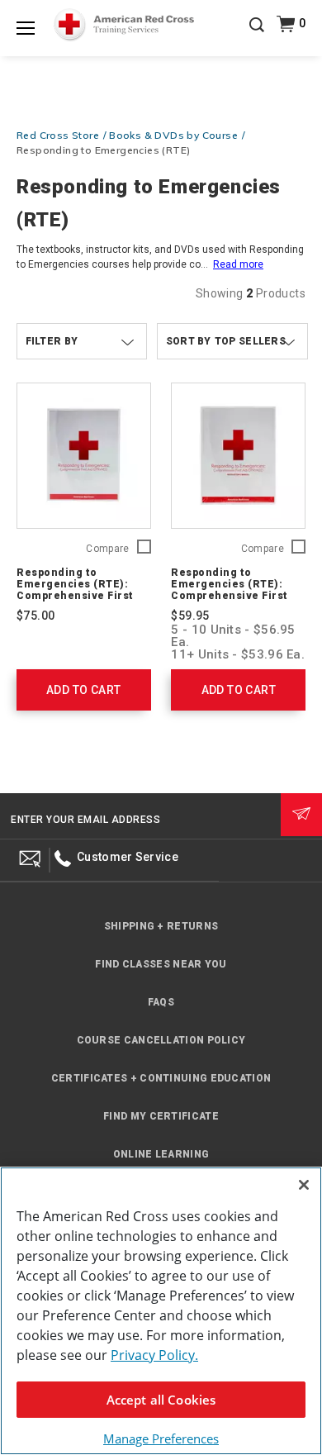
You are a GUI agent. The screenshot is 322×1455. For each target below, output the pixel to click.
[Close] (304, 1185)
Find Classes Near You (160, 964)
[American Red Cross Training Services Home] (124, 25)
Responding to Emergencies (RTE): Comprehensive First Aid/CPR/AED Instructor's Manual (229, 596)
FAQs (161, 1002)
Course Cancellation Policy (161, 1040)
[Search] (257, 36)
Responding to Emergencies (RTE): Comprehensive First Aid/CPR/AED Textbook (77, 590)
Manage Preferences (161, 1438)
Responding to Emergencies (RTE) (103, 150)
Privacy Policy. (154, 1355)
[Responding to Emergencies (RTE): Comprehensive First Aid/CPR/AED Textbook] (83, 455)
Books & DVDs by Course (173, 135)
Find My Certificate (161, 1116)
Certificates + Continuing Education (161, 1078)
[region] (161, 1311)
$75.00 (35, 615)
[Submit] (301, 814)
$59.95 (190, 615)
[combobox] (232, 341)
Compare (107, 549)
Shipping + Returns (161, 926)
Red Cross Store (58, 135)
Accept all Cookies (161, 1399)
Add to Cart (83, 690)
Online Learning (161, 1154)
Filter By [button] (52, 341)
